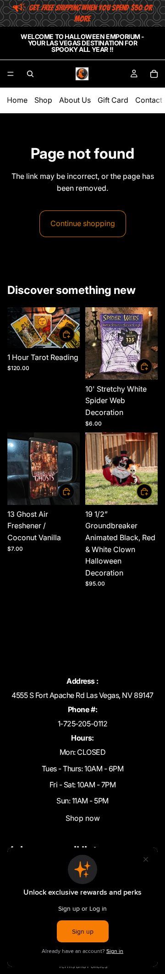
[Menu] (10, 73)
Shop (43, 100)
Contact (148, 100)
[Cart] (154, 74)
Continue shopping (82, 223)
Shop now (83, 818)
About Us (75, 100)
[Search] (30, 74)
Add (74, 334)
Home (17, 100)
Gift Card (113, 100)
